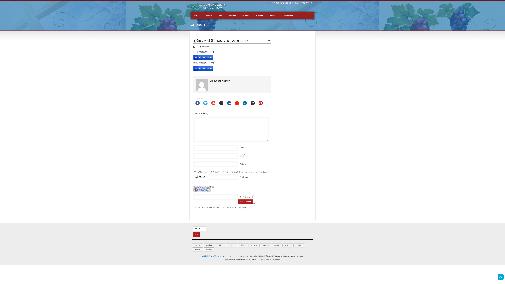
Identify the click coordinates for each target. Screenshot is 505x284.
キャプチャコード (246, 197)
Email (242, 156)
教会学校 (277, 245)
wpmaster (206, 47)
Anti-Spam (244, 177)
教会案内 (209, 245)
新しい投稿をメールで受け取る (235, 208)
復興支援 (209, 249)
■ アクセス (227, 256)
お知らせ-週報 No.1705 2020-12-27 (220, 41)
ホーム (197, 245)
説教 (242, 245)
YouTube (198, 249)
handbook (265, 245)
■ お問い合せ (216, 256)
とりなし (288, 245)
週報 (220, 245)
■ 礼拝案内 (206, 256)
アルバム (231, 245)
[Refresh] (212, 187)
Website (243, 164)
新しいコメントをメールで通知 (207, 208)
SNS (299, 245)
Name (242, 148)
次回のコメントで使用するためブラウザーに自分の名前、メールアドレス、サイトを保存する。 (234, 172)
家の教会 (254, 245)
